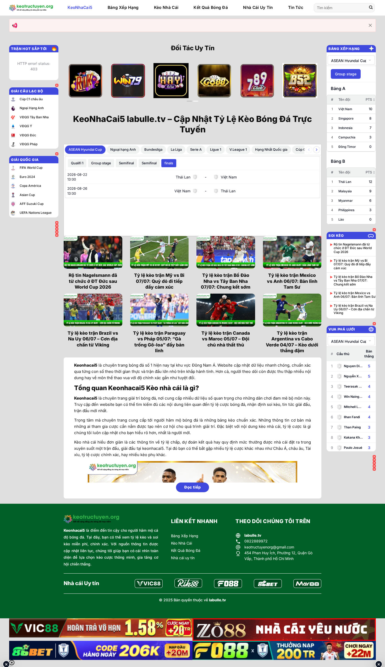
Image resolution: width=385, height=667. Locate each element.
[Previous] (75, 85)
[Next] (309, 85)
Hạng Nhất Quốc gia (271, 149)
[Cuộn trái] (308, 149)
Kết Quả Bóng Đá (211, 7)
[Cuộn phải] (316, 149)
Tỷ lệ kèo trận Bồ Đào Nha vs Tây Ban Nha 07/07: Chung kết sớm (225, 281)
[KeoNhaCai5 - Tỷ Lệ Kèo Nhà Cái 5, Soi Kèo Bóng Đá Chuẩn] (31, 8)
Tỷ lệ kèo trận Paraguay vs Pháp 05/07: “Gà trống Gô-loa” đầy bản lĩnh (159, 341)
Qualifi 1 (77, 163)
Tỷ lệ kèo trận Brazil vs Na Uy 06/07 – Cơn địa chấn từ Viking (93, 338)
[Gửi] (371, 8)
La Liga (176, 149)
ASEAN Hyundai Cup (85, 149)
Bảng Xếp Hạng (123, 7)
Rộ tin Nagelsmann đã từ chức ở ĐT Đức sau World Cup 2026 (93, 281)
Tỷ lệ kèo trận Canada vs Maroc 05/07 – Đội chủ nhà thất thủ (225, 338)
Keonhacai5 (74, 530)
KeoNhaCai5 (80, 7)
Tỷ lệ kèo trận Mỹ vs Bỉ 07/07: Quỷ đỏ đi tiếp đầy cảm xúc (159, 281)
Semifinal (126, 163)
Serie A (196, 149)
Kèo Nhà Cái (166, 7)
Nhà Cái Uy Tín (258, 7)
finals (168, 163)
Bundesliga (153, 149)
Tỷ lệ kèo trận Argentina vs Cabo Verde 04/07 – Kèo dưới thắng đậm (292, 341)
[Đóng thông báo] (370, 25)
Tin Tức (295, 7)
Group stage (101, 163)
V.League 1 (238, 149)
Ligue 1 (215, 149)
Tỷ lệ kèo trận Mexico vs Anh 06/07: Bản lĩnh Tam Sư (292, 281)
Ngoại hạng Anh (123, 149)
